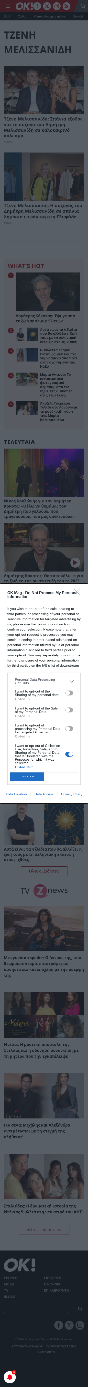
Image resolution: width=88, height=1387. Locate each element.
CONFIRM (27, 776)
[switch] (69, 693)
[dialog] (44, 693)
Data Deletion (16, 794)
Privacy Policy (71, 794)
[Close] (78, 593)
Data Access (44, 794)
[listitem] (44, 681)
